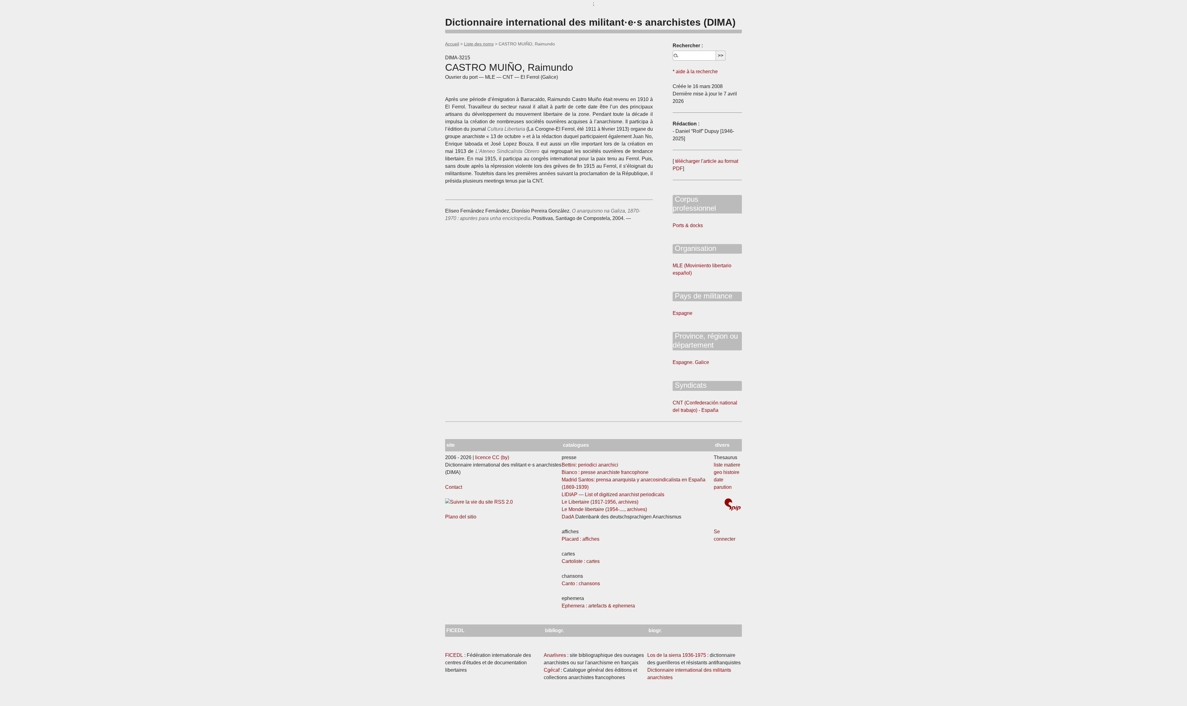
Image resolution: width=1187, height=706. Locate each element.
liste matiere (727, 464)
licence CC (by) (492, 457)
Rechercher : (688, 45)
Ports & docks (688, 225)
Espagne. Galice (691, 362)
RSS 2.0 (503, 502)
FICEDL (454, 655)
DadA (568, 516)
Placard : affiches (580, 539)
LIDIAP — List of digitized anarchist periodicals (613, 494)
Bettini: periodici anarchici (590, 464)
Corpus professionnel (694, 203)
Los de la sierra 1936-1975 (676, 655)
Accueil (452, 43)
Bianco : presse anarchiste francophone (605, 472)
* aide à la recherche (695, 71)
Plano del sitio (460, 516)
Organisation (694, 248)
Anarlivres (555, 655)
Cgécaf (551, 670)
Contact (453, 487)
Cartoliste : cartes (581, 561)
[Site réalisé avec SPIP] (732, 505)
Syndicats (690, 385)
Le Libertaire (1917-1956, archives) (600, 502)
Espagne (682, 313)
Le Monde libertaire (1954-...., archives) (604, 509)
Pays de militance (702, 296)
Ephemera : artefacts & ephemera (598, 605)
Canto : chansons (581, 583)
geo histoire (726, 472)
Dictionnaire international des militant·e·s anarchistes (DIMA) (590, 22)
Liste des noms (479, 43)
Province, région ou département (705, 340)
